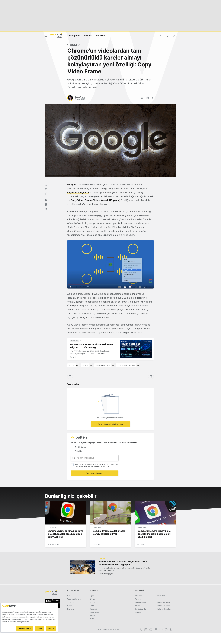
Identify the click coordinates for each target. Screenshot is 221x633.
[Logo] (56, 35)
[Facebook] (165, 629)
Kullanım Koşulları (164, 609)
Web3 (92, 619)
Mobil (92, 606)
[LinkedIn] (145, 629)
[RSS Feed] (171, 629)
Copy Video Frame (103, 365)
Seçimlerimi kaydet (94, 473)
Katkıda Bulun (140, 602)
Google (71, 184)
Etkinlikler (101, 35)
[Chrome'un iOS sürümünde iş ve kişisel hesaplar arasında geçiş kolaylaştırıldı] (65, 512)
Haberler (70, 596)
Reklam (138, 606)
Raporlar (70, 609)
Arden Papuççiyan (106, 574)
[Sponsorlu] (136, 349)
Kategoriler (74, 35)
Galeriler (70, 606)
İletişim (138, 612)
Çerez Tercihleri (163, 602)
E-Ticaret (93, 599)
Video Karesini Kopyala (126, 365)
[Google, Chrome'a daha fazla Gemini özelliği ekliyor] (110, 512)
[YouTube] (150, 629)
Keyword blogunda (78, 192)
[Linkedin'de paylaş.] (46, 209)
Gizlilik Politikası (163, 606)
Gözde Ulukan (53, 544)
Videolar (70, 602)
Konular (88, 35)
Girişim (92, 602)
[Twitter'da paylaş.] (46, 204)
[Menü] (46, 36)
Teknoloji (72, 45)
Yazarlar (138, 599)
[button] (110, 264)
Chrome (85, 365)
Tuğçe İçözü (97, 544)
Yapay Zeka (97, 528)
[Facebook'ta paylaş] (46, 200)
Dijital (92, 596)
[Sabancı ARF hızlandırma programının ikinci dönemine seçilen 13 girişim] (82, 567)
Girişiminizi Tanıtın (142, 609)
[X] (140, 629)
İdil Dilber (140, 544)
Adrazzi (73, 357)
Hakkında (138, 596)
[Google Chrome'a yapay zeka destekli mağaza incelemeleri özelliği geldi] (155, 512)
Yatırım (92, 616)
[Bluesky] (160, 629)
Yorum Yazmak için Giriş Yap (110, 424)
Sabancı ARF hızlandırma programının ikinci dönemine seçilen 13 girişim (123, 563)
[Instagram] (155, 629)
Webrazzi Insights (74, 599)
